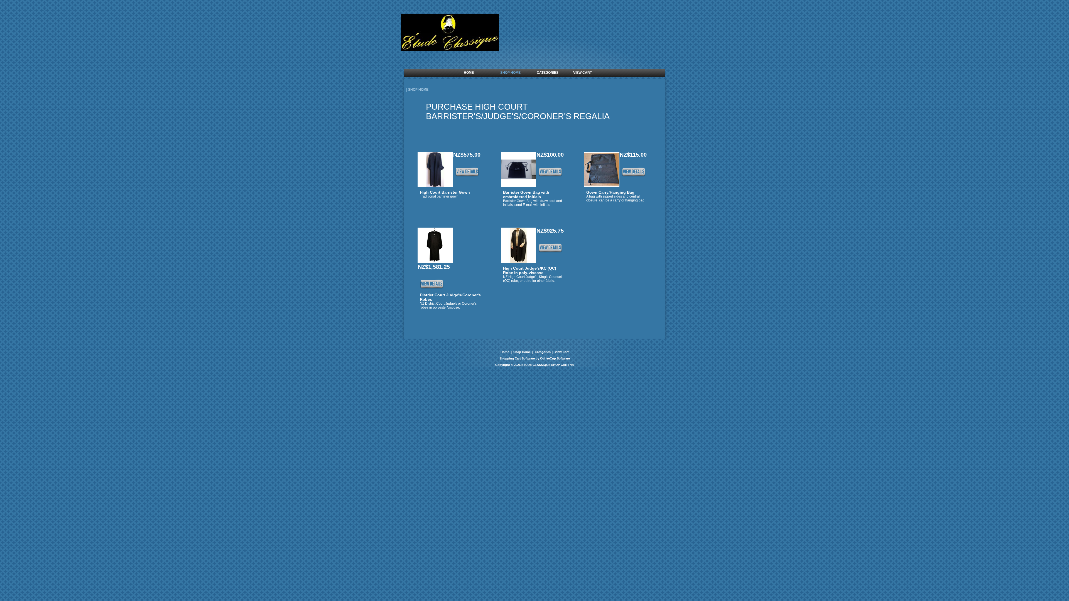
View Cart (561, 352)
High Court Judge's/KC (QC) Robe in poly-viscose (529, 270)
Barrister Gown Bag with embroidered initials (526, 194)
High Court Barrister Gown (445, 192)
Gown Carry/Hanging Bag (610, 192)
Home (505, 352)
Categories (542, 352)
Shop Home (522, 352)
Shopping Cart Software (517, 358)
